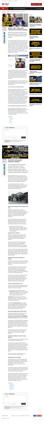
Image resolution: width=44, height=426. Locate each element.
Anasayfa (13, 415)
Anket (10, 120)
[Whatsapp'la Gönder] (4, 37)
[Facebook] (4, 33)
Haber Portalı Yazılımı (6, 418)
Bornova (11, 122)
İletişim (19, 415)
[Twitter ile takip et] (37, 416)
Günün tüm (39, 8)
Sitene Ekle (27, 415)
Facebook (11, 117)
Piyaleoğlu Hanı (12, 389)
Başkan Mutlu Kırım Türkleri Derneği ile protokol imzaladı (21, 8)
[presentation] (5, 8)
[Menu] (32, 4)
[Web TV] (39, 0)
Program (11, 121)
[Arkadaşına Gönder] (4, 39)
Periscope (11, 119)
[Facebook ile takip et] (34, 416)
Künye (16, 415)
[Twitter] (4, 34)
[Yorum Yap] (4, 42)
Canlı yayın (11, 118)
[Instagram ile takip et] (39, 416)
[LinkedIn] (4, 36)
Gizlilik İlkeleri (23, 415)
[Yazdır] (4, 41)
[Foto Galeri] (41, 0)
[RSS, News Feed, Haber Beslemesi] (41, 416)
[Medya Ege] (5, 4)
